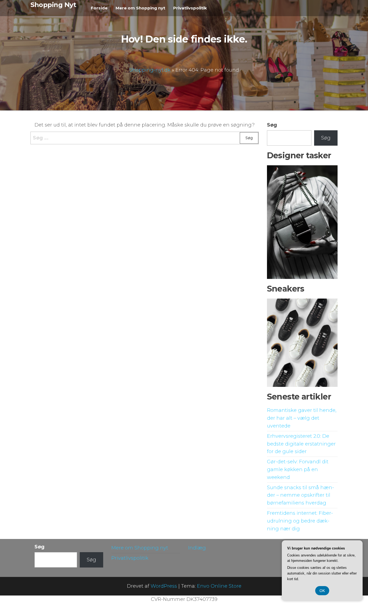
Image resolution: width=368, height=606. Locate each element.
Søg (272, 125)
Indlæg (197, 548)
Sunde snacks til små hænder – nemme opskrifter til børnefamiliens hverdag (300, 495)
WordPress (164, 586)
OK (322, 591)
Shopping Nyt (53, 5)
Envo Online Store (219, 586)
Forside (99, 7)
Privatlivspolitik (190, 7)
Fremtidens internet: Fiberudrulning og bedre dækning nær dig (300, 521)
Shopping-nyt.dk (150, 70)
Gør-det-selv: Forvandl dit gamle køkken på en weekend (297, 469)
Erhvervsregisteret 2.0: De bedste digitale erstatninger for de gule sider (301, 444)
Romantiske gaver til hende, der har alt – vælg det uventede (301, 418)
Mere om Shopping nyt (140, 7)
